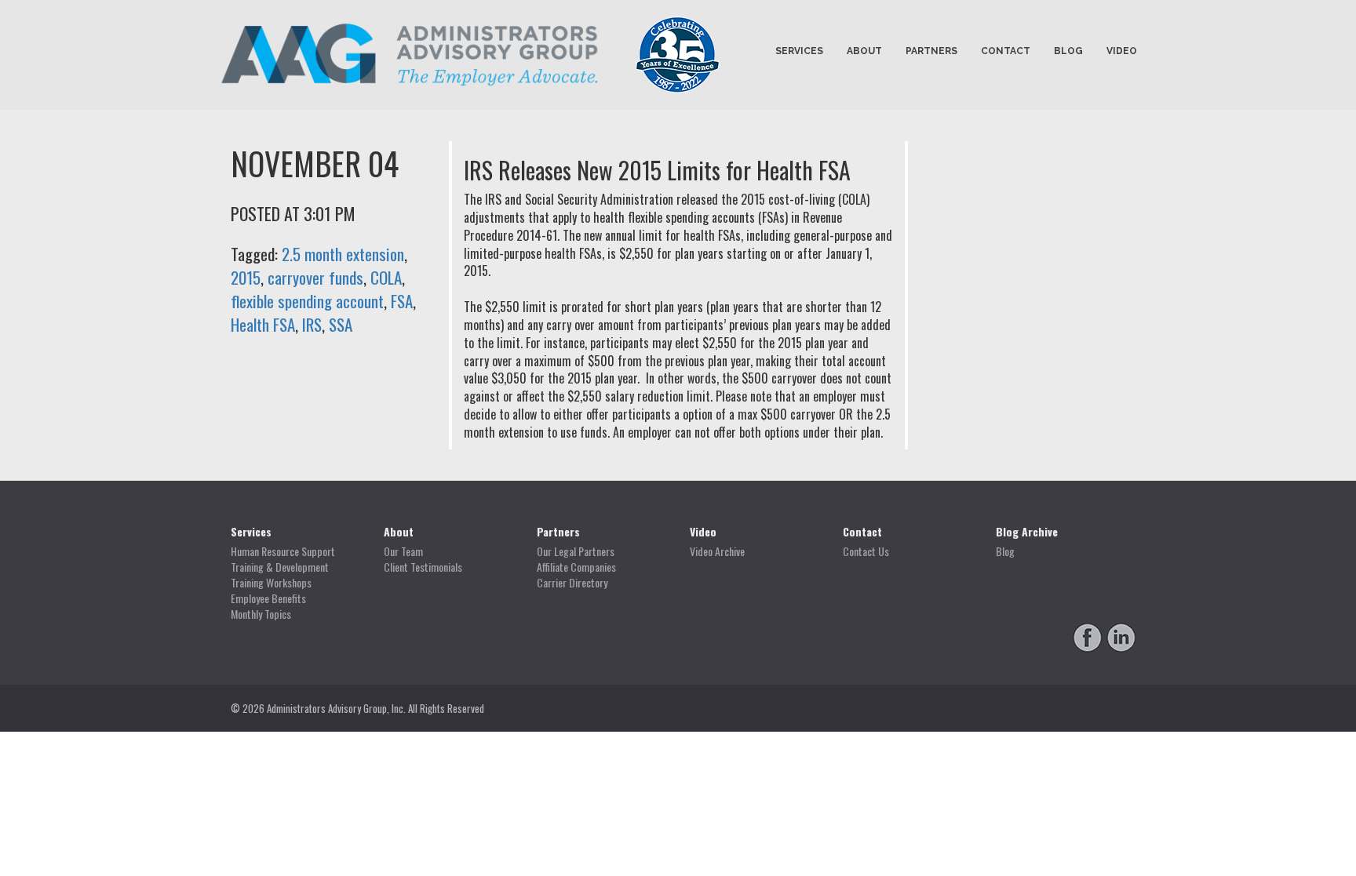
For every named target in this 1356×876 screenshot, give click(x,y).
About (864, 50)
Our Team (403, 551)
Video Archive (717, 551)
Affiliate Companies (576, 567)
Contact (1005, 50)
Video (1121, 50)
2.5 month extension (343, 254)
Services (799, 50)
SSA (340, 324)
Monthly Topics (261, 614)
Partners (931, 50)
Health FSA (263, 324)
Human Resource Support (283, 551)
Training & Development (280, 567)
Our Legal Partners (575, 551)
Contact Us (866, 551)
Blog (1068, 50)
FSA (402, 301)
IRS (312, 324)
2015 (246, 277)
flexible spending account (307, 301)
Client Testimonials (423, 567)
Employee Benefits (268, 598)
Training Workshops (271, 583)
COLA (386, 277)
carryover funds (315, 277)
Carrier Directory (572, 583)
